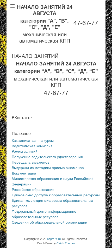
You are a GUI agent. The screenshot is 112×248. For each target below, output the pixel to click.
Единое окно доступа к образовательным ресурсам (56, 195)
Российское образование (33, 189)
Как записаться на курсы (33, 140)
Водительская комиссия (32, 146)
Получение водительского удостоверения (47, 157)
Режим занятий (25, 151)
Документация (24, 173)
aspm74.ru (54, 238)
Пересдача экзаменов (30, 162)
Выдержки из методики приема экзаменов (48, 168)
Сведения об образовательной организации (49, 222)
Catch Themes (66, 243)
